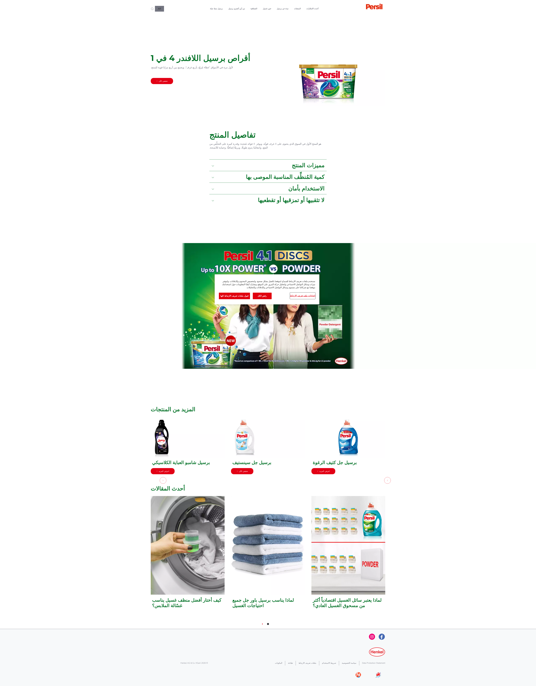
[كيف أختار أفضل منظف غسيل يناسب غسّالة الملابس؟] (188, 553)
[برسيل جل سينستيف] (268, 447)
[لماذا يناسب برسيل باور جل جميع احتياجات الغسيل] (268, 553)
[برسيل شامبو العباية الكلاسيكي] (188, 447)
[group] (268, 451)
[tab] (268, 624)
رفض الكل (262, 295)
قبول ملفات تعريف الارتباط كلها (234, 295)
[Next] (163, 481)
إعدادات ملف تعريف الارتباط (302, 295)
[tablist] (268, 624)
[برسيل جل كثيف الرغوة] (348, 447)
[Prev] (387, 481)
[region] (267, 289)
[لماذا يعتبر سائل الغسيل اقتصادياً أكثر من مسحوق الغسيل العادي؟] (348, 553)
